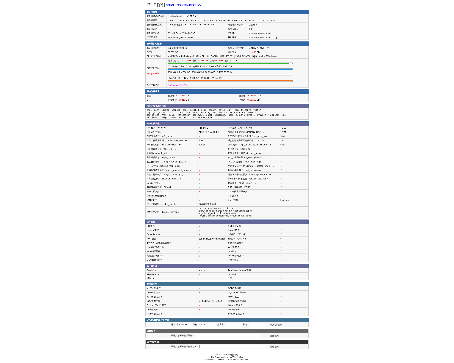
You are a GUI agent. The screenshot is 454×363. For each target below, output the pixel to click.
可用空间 (232, 52)
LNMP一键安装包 (177, 5)
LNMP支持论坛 (193, 5)
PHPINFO (203, 128)
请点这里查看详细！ (208, 204)
